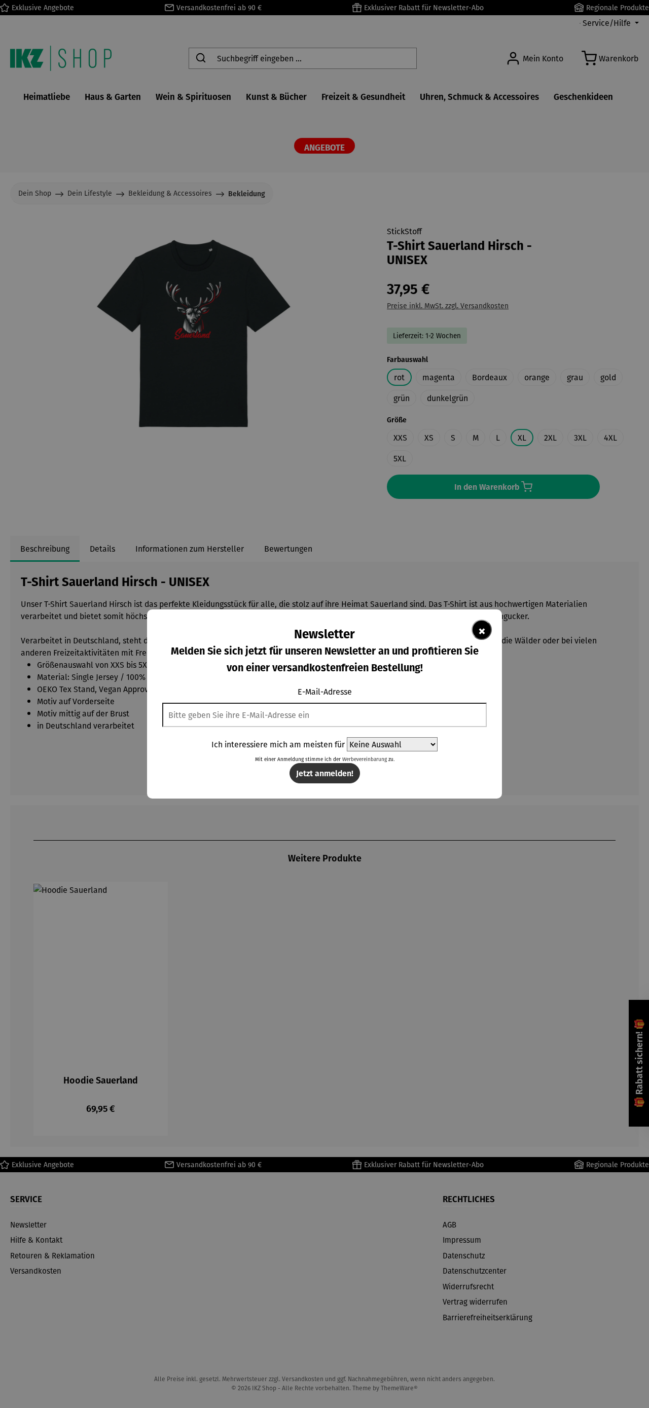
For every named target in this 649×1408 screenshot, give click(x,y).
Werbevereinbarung (364, 759)
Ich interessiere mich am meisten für (278, 744)
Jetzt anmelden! (324, 773)
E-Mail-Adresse (325, 691)
